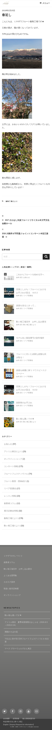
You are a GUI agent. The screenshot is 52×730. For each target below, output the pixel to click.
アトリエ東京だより (13, 451)
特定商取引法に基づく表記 (12, 722)
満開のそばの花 (11, 632)
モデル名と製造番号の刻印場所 (30, 338)
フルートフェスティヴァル (16, 474)
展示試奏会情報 (11, 511)
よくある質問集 (10, 575)
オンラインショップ (13, 459)
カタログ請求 (9, 582)
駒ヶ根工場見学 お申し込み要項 (31, 322)
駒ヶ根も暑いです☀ (25, 419)
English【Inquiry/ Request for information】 (19, 724)
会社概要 (6, 719)
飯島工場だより (12, 201)
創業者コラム (10, 503)
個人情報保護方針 (28, 719)
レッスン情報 (10, 496)
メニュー (46, 3)
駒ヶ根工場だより (29, 325)
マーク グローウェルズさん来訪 (18, 648)
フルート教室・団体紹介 (15, 481)
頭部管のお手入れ (24, 402)
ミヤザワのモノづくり (13, 556)
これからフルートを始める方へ (30, 274)
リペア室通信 (28, 296)
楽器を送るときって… (26, 305)
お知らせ (26, 277)
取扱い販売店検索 (11, 589)
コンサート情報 (11, 466)
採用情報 (16, 719)
